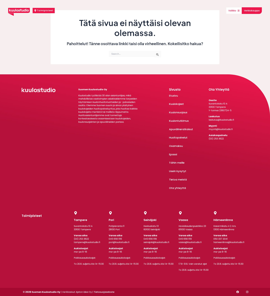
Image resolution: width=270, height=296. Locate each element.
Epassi (173, 154)
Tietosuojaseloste (104, 292)
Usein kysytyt (177, 171)
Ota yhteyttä (177, 188)
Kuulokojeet (176, 104)
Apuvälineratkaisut (181, 129)
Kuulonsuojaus (178, 112)
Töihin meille (176, 162)
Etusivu (173, 95)
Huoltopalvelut (178, 137)
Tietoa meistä (178, 179)
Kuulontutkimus (179, 121)
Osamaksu (176, 146)
